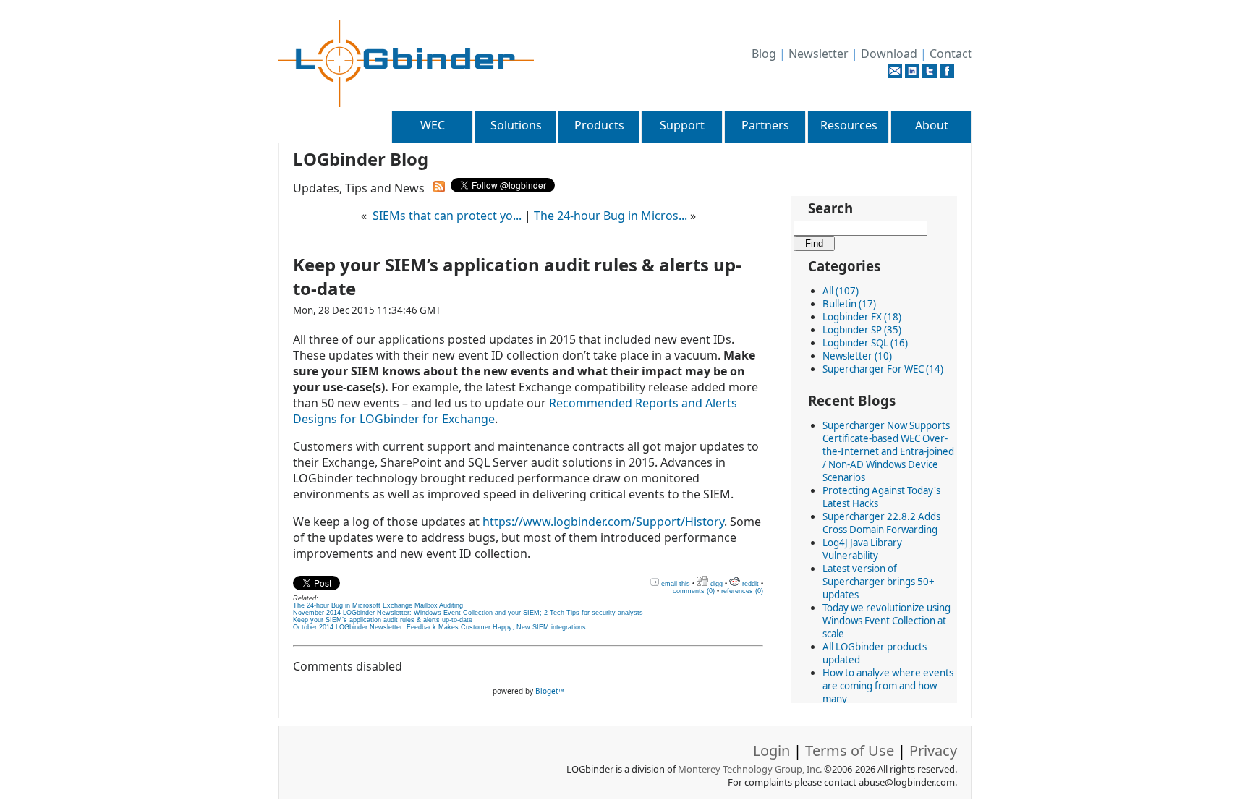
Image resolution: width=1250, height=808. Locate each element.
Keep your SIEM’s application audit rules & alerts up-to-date (382, 620)
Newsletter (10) (857, 355)
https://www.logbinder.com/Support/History (603, 522)
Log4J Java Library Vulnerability (862, 549)
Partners (765, 125)
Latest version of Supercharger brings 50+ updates (878, 581)
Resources (848, 125)
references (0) (742, 591)
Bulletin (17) (849, 303)
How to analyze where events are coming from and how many (887, 685)
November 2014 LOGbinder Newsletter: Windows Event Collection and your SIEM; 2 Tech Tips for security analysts (468, 612)
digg (715, 583)
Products (599, 125)
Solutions (516, 125)
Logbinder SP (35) (861, 329)
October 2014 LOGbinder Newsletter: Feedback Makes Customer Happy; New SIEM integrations (439, 627)
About (931, 125)
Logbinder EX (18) (861, 316)
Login (771, 750)
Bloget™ (549, 691)
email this (674, 583)
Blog (764, 53)
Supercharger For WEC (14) (882, 368)
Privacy (933, 750)
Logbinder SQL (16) (865, 342)
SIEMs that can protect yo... (447, 216)
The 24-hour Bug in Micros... (610, 216)
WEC (432, 125)
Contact (951, 53)
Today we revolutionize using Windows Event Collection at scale (886, 620)
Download (889, 53)
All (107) (840, 290)
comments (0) (694, 591)
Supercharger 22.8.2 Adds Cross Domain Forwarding (881, 523)
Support (682, 125)
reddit (749, 583)
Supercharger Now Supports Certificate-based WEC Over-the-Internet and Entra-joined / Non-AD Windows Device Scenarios (888, 451)
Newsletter (818, 53)
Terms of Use (849, 750)
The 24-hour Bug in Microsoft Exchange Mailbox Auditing (378, 605)
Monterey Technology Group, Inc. (750, 768)
